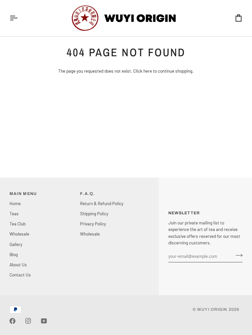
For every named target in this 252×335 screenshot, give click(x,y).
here (147, 71)
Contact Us (20, 274)
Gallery (16, 244)
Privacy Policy (93, 223)
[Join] (237, 255)
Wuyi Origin (212, 309)
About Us (18, 264)
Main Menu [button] (23, 193)
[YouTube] (44, 321)
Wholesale (19, 234)
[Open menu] (19, 18)
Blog (14, 254)
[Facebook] (12, 321)
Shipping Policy (94, 213)
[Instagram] (28, 321)
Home (15, 203)
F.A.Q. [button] (87, 193)
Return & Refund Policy (101, 203)
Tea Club (18, 223)
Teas (14, 213)
